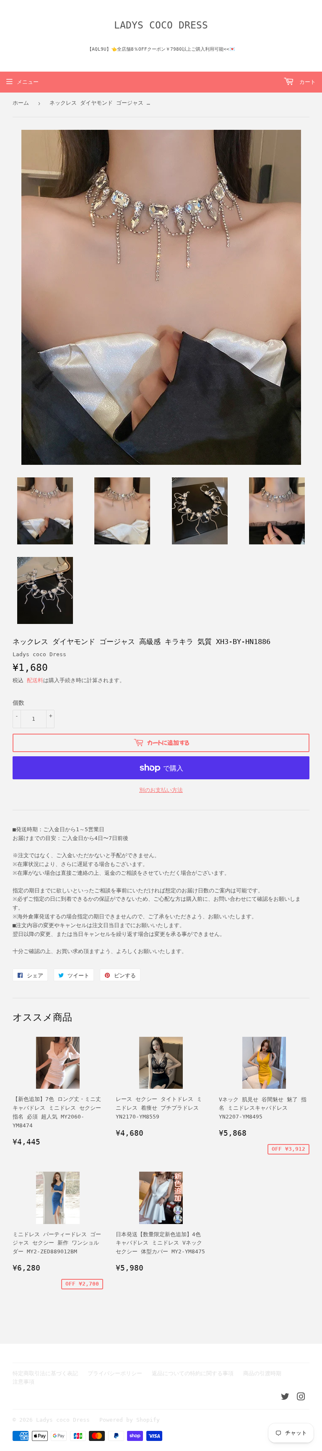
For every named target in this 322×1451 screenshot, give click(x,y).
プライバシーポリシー (115, 1373)
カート (306, 82)
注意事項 (23, 1382)
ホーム (21, 103)
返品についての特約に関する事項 (193, 1373)
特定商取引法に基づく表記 (45, 1373)
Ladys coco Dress (161, 25)
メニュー (28, 82)
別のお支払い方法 (161, 790)
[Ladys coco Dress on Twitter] (285, 1398)
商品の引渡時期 (262, 1373)
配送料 (35, 680)
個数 (18, 702)
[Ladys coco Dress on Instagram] (301, 1398)
